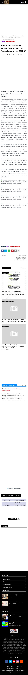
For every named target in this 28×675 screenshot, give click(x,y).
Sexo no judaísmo (7, 505)
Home (7, 666)
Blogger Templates (13, 670)
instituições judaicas (14, 36)
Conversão (5, 502)
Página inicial (4, 36)
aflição (14, 582)
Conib (3, 41)
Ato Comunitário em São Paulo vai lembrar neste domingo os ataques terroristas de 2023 (14, 320)
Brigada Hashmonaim (14, 615)
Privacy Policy (10, 668)
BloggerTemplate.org (14, 672)
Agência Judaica (14, 579)
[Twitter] (5, 251)
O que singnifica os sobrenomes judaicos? (16, 622)
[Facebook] (2, 251)
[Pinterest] (12, 251)
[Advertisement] (14, 20)
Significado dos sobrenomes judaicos (20, 505)
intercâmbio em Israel (14, 587)
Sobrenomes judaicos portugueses (17, 601)
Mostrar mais (23, 268)
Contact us (19, 666)
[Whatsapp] (9, 251)
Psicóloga (18, 668)
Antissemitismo (6, 500)
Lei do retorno (18, 502)
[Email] (15, 251)
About (12, 666)
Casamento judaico (19, 500)
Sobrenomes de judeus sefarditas (17, 595)
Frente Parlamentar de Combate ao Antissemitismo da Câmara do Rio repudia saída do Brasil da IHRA (13, 346)
